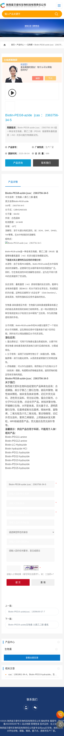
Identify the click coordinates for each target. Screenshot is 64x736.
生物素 (30, 45)
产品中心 (20, 45)
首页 (13, 45)
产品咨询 (18, 163)
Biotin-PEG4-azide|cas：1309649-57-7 (26, 611)
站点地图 (26, 724)
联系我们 (46, 163)
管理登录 (35, 724)
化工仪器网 (55, 724)
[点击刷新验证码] (31, 567)
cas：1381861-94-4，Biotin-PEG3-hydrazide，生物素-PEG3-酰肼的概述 (33, 674)
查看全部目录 (32, 657)
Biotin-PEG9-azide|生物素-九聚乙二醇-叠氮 (28, 624)
